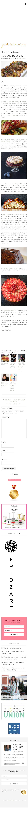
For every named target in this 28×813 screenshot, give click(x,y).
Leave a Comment (20, 58)
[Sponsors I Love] (11, 613)
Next (23, 763)
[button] (25, 4)
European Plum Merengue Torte (13, 183)
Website (5, 459)
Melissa (3, 105)
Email (4, 451)
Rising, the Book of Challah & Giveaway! (12, 365)
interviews (6, 760)
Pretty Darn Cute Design (13, 800)
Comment (6, 417)
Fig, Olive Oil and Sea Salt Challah (13, 214)
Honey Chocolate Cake (9, 268)
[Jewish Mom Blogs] (14, 493)
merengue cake (19, 185)
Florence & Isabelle (7, 220)
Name (4, 442)
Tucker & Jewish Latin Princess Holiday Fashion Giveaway (13, 386)
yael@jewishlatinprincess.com (10, 790)
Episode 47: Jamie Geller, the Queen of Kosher (4, 385)
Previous (22, 763)
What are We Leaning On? (13, 404)
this (7, 111)
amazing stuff (13, 115)
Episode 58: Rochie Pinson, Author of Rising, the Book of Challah (21, 367)
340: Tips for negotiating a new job (11, 648)
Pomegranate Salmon (4, 363)
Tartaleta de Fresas (8, 310)
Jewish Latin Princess (14, 46)
